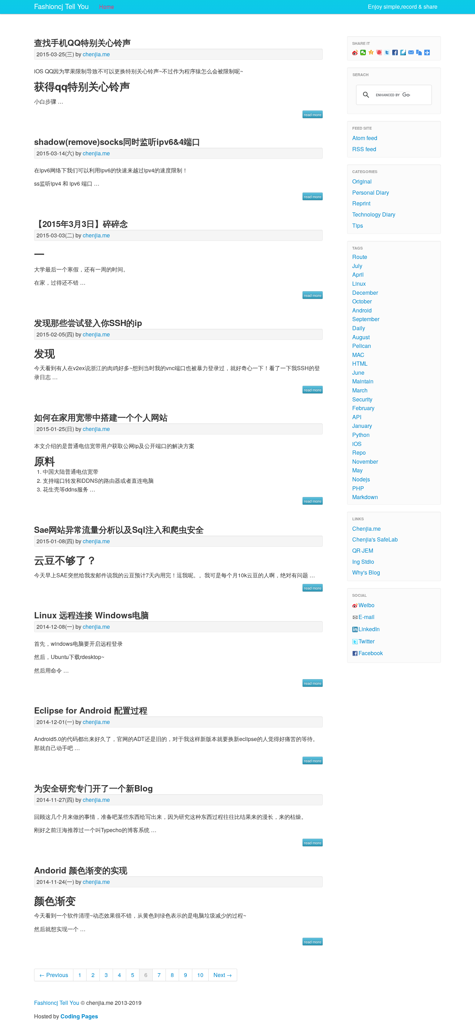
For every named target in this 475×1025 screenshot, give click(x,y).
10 (200, 975)
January (362, 426)
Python (361, 435)
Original (362, 181)
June (358, 372)
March (360, 390)
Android (362, 310)
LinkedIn (369, 629)
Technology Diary (373, 214)
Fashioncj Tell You (61, 6)
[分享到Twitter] (387, 52)
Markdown (365, 497)
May (357, 470)
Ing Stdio (363, 562)
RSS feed (364, 149)
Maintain (362, 381)
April (358, 274)
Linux (359, 283)
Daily (358, 328)
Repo (359, 452)
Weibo (367, 605)
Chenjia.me (366, 528)
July (357, 266)
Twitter (367, 641)
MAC (358, 355)
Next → (223, 975)
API (356, 417)
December (365, 292)
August (361, 337)
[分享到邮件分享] (411, 52)
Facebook (371, 653)
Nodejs (361, 479)
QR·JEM (362, 550)
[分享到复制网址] (419, 52)
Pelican (361, 346)
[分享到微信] (363, 52)
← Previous (53, 975)
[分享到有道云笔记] (403, 52)
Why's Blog (366, 572)
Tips (357, 225)
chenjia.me (96, 54)
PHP (358, 488)
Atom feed (364, 138)
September (365, 319)
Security (362, 399)
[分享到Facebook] (395, 52)
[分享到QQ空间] (371, 52)
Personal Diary (370, 192)
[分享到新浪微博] (355, 52)
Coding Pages (79, 1016)
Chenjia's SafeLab (375, 539)
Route (359, 257)
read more (312, 114)
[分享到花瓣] (379, 52)
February (363, 408)
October (362, 301)
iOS (357, 444)
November (365, 461)
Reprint (361, 203)
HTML (360, 363)
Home (106, 7)
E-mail (367, 617)
